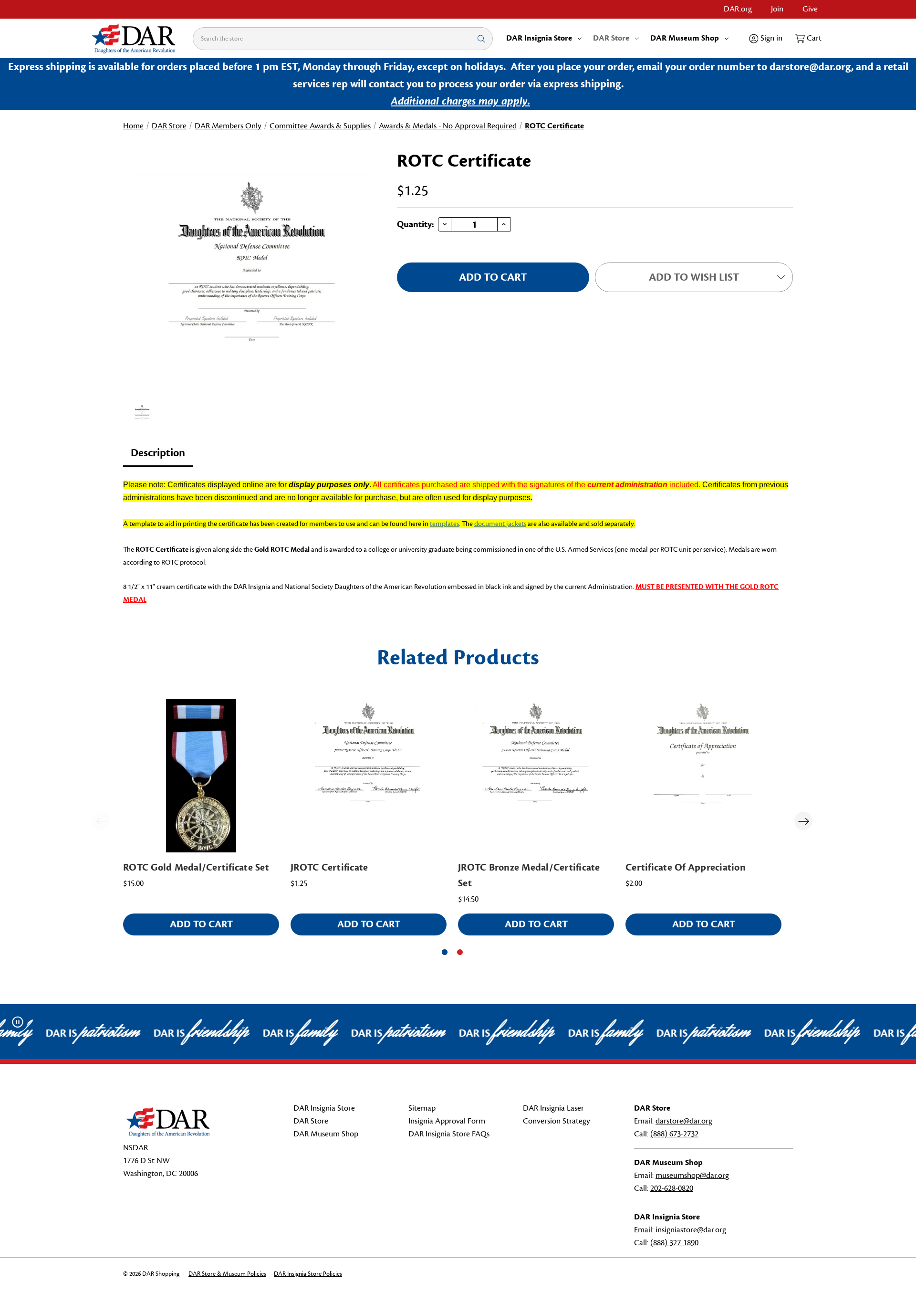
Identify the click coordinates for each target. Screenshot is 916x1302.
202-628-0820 (671, 1188)
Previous (101, 820)
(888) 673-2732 (674, 1134)
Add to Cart (201, 924)
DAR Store (611, 38)
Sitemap (422, 1108)
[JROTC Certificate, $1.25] (368, 775)
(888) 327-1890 (674, 1243)
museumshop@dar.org (692, 1175)
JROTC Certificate (329, 867)
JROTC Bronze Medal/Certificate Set (529, 875)
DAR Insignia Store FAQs (448, 1134)
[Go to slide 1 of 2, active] (445, 952)
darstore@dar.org (684, 1121)
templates (444, 523)
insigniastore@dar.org (691, 1230)
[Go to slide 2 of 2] (460, 952)
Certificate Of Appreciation (685, 867)
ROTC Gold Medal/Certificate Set (196, 867)
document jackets (500, 523)
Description (158, 453)
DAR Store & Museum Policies (227, 1274)
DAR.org (738, 9)
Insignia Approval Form (446, 1121)
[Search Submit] (481, 38)
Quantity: (415, 224)
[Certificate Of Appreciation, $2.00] (703, 775)
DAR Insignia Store (539, 38)
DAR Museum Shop (684, 38)
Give (810, 9)
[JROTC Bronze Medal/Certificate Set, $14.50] (536, 775)
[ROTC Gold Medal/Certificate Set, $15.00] (201, 775)
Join (777, 9)
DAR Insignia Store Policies (308, 1274)
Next (803, 820)
